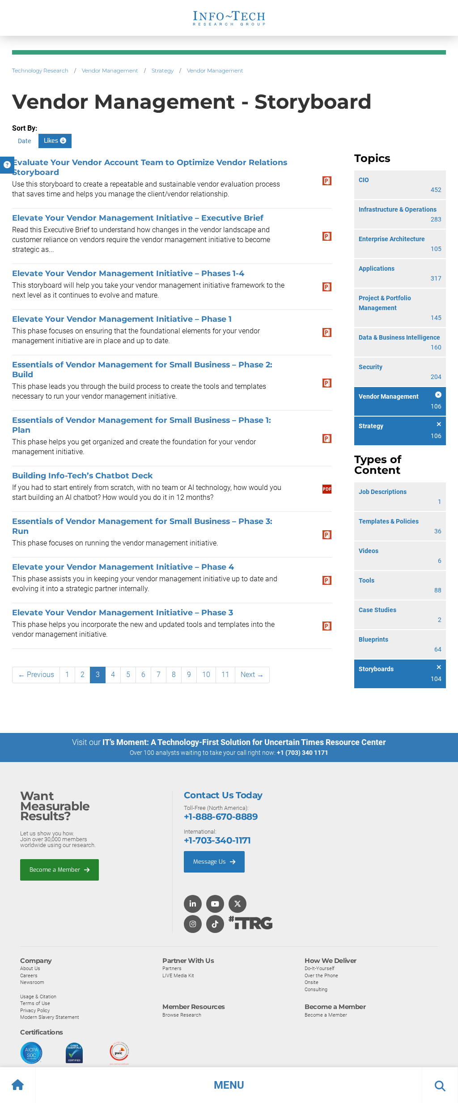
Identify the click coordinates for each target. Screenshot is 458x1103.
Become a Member (56, 869)
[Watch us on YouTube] (215, 904)
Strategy (163, 70)
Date (24, 141)
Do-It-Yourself (320, 968)
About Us (30, 968)
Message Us (210, 861)
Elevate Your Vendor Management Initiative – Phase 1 (122, 319)
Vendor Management (110, 70)
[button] (229, 1085)
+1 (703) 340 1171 (302, 752)
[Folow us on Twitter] (237, 904)
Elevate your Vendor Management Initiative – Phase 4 (123, 566)
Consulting (316, 989)
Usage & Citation (38, 996)
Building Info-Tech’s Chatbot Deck (82, 475)
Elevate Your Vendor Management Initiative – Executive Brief (137, 217)
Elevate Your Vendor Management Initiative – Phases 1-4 (128, 273)
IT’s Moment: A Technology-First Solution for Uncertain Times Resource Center (244, 742)
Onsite (311, 982)
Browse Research (181, 1015)
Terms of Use (35, 1003)
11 (225, 674)
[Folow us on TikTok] (215, 924)
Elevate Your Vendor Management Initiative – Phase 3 (122, 612)
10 (206, 674)
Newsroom (32, 982)
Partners (172, 968)
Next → (252, 674)
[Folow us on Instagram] (192, 924)
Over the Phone (321, 975)
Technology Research (40, 70)
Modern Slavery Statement (49, 1017)
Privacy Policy (35, 1010)
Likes (52, 140)
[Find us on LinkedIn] (192, 904)
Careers (29, 975)
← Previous (36, 674)
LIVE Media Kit (178, 975)
